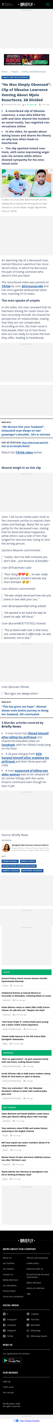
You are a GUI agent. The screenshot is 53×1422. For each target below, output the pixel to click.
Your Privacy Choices (29, 1420)
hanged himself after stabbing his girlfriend (25, 759)
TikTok (6, 286)
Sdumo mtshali (10, 861)
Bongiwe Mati (32, 105)
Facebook (8, 745)
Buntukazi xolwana (32, 871)
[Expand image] (50, 171)
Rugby (5, 1044)
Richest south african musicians (19, 866)
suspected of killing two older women (25, 772)
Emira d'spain (28, 861)
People (14, 71)
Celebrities (6, 1000)
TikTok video (24, 452)
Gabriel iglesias (11, 871)
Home (4, 71)
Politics (5, 1150)
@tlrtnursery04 (32, 286)
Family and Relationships (34, 71)
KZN (39, 754)
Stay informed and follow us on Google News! (25, 444)
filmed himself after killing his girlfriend (25, 735)
